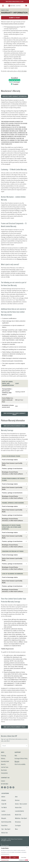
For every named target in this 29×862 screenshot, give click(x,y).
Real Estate (4, 770)
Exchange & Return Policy (21, 758)
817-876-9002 (4, 784)
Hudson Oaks (18, 807)
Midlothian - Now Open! (21, 818)
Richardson (18, 822)
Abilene (3, 796)
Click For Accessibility (20, 764)
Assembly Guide (5, 761)
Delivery (3, 758)
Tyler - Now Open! (5, 829)
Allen (16, 796)
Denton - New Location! (21, 804)
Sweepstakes (4, 773)
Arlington (3, 800)
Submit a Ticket (14, 18)
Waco (16, 829)
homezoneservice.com (13, 27)
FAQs (16, 755)
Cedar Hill (3, 804)
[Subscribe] (26, 745)
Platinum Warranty (22, 259)
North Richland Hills (6, 822)
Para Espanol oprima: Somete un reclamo (13, 24)
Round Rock (4, 825)
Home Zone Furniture (16, 839)
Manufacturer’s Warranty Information (14, 96)
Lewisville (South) (5, 814)
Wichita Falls (4, 833)
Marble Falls (18, 814)
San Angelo (18, 825)
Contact (3, 781)
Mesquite (3, 818)
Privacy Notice (5, 845)
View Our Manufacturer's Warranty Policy (14, 413)
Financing (3, 755)
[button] (26, 5)
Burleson (17, 800)
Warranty (17, 761)
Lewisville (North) (19, 811)
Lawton (3, 811)
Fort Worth (4, 807)
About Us (3, 764)
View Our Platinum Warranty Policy (14, 426)
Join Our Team (4, 767)
